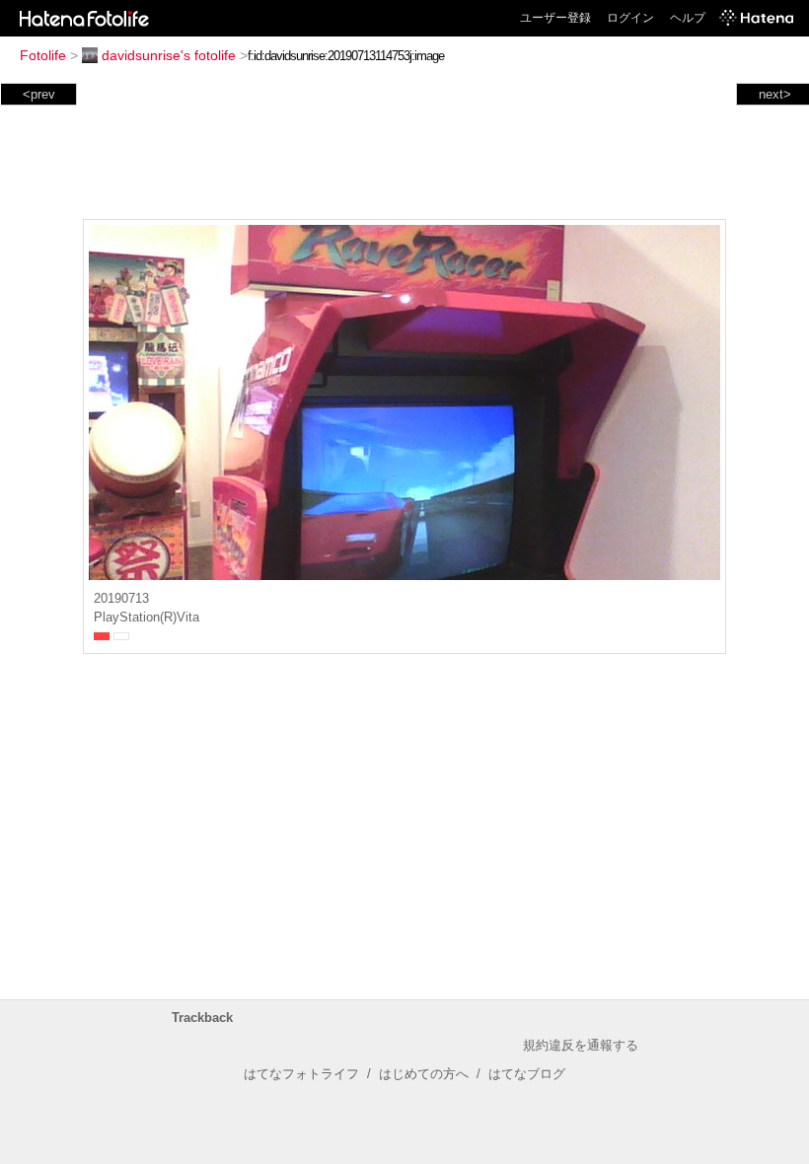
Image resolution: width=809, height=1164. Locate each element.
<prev (39, 94)
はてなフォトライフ (301, 1073)
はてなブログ (526, 1073)
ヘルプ (687, 18)
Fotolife (43, 55)
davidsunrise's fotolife (169, 55)
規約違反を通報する (580, 1045)
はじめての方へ (424, 1073)
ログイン (630, 18)
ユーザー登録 (555, 18)
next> (775, 94)
